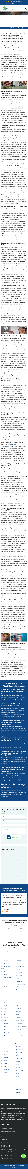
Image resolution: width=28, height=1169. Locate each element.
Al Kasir (4, 1020)
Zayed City (18, 1089)
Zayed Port (18, 1092)
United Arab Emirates (18, 4)
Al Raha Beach (6, 1069)
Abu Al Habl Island (7, 954)
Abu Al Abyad (6, 951)
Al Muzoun (5, 1060)
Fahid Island (19, 981)
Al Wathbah (18, 960)
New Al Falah (19, 1052)
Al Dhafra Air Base (7, 993)
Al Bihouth (5, 986)
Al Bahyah (5, 980)
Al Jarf (4, 1014)
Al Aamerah (5, 960)
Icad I (17, 1005)
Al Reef (4, 1075)
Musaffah (18, 1046)
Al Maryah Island (6, 1042)
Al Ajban (4, 971)
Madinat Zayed (19, 1023)
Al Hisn (4, 1008)
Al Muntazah (5, 1051)
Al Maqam (5, 1039)
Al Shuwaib (18, 954)
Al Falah (4, 999)
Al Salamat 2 (5, 1081)
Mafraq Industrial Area (21, 1026)
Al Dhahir (5, 996)
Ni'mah (17, 1055)
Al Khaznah (5, 1026)
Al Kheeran (5, 1029)
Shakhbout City (19, 1070)
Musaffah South (19, 1049)
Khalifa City (18, 1011)
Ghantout (18, 990)
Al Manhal (5, 1035)
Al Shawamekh (19, 951)
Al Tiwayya (18, 957)
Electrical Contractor (6, 1128)
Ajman (8, 932)
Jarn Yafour (18, 1008)
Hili (16, 1002)
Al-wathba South (20, 966)
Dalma (17, 978)
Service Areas (5, 1142)
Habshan (18, 996)
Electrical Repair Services (8, 1131)
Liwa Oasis (18, 1017)
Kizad (17, 1014)
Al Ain (4, 963)
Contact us (4, 1139)
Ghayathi (18, 993)
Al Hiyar (4, 1011)
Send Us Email (8, 1158)
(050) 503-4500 (8, 1155)
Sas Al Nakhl (19, 1067)
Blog (2, 1137)
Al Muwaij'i (5, 1057)
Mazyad (18, 1032)
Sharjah (21, 932)
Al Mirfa (4, 1048)
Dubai (21, 928)
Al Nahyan (5, 1063)
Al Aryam (5, 974)
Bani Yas (18, 969)
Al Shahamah (5, 1091)
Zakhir (17, 1086)
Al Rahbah (5, 1072)
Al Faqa (4, 1002)
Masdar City (19, 1029)
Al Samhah (5, 1085)
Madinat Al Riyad (20, 1020)
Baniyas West (19, 975)
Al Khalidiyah (5, 1023)
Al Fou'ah (5, 1005)
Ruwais (17, 1064)
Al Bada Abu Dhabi (7, 977)
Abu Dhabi (8, 928)
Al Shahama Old (6, 1088)
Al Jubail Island (6, 1017)
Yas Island (18, 1083)
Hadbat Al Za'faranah (21, 999)
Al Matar (4, 1045)
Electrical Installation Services (9, 1134)
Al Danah (5, 990)
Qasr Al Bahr (19, 1058)
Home (2, 28)
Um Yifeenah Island (20, 1080)
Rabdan (18, 1061)
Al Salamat (5, 1078)
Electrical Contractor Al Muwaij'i (14, 28)
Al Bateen (5, 983)
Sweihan (18, 1077)
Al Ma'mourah (6, 1032)
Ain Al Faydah (6, 957)
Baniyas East (19, 972)
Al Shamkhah (5, 1094)
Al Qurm (4, 1066)
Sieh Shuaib (19, 1074)
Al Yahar (18, 963)
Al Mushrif (5, 1054)
